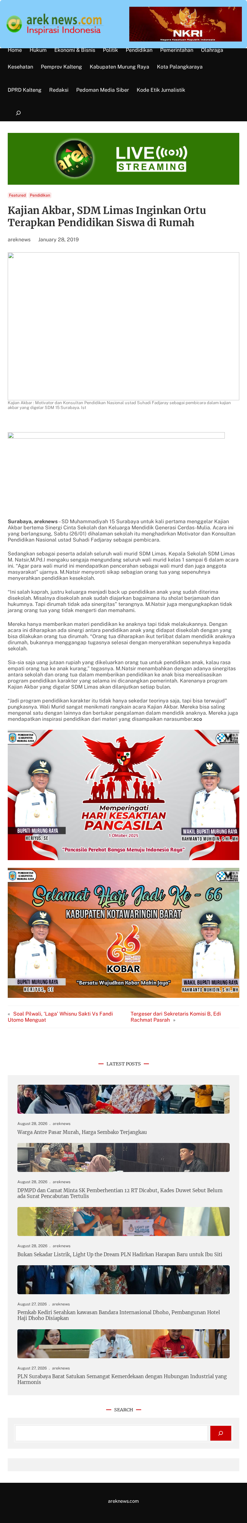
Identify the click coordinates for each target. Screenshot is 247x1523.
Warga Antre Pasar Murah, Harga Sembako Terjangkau (82, 1132)
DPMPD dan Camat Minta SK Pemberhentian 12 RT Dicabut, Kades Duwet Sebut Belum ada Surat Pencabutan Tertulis (120, 1193)
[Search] (220, 1433)
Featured (17, 195)
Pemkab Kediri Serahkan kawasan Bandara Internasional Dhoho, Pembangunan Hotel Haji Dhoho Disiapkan (118, 1315)
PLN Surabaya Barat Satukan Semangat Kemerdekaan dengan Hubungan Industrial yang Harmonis (122, 1379)
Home (15, 50)
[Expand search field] (18, 113)
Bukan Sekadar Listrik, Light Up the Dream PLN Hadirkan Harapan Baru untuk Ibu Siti (119, 1255)
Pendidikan (40, 195)
